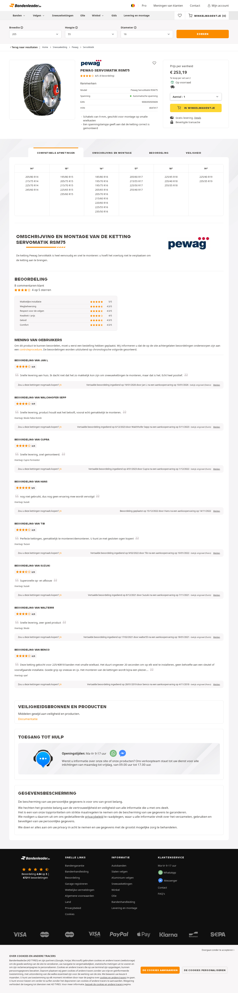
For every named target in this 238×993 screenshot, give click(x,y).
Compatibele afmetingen (56, 152)
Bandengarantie (74, 865)
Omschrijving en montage (112, 152)
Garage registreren (76, 883)
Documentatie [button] (28, 719)
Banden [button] (17, 15)
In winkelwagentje (199, 108)
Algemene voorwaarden (79, 895)
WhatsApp (170, 872)
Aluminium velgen (123, 877)
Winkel (96, 15)
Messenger (170, 880)
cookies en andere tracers (113, 977)
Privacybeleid (73, 908)
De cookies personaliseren (205, 970)
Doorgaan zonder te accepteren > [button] (218, 950)
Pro (144, 6)
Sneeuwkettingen (62, 15)
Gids (114, 15)
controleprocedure (31, 349)
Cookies (69, 914)
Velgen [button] (37, 15)
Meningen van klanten (168, 6)
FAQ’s (161, 893)
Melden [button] (216, 385)
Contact (195, 6)
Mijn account (220, 6)
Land (68, 902)
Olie (82, 15)
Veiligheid (193, 152)
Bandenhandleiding (77, 871)
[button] (200, 385)
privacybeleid (94, 817)
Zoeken (203, 34)
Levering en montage (136, 15)
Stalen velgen (120, 871)
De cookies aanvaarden (160, 970)
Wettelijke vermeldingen (79, 889)
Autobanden (119, 865)
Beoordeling (159, 152)
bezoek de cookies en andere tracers (104, 984)
